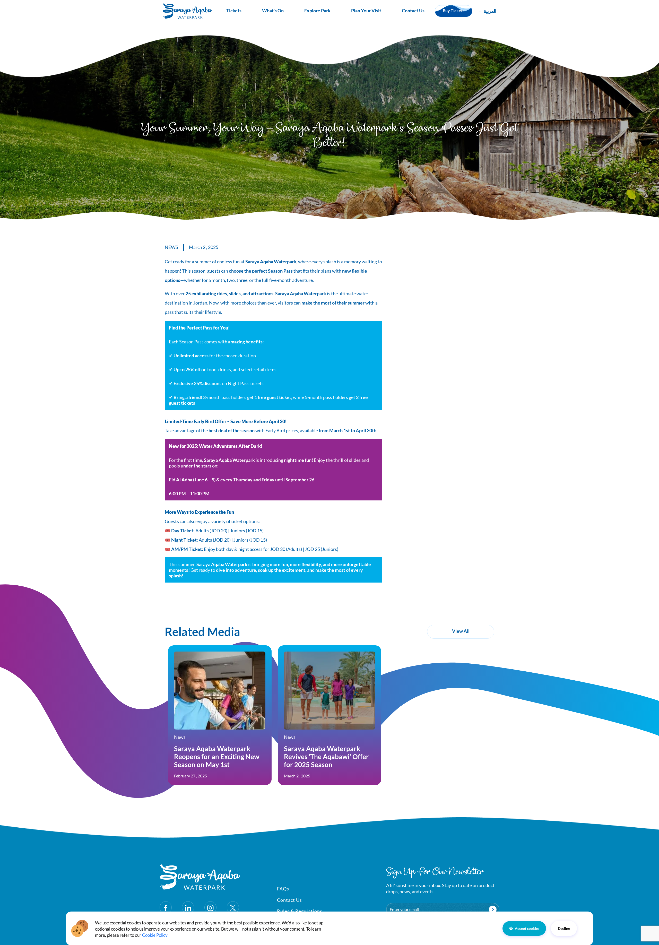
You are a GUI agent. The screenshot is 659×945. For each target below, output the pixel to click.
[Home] (187, 11)
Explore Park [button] (317, 10)
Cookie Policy (154, 935)
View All (461, 631)
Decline (564, 928)
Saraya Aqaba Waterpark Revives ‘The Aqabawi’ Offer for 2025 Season (326, 756)
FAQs (283, 888)
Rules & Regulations (299, 911)
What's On (273, 10)
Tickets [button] (233, 10)
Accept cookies (527, 928)
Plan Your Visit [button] (366, 10)
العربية (490, 11)
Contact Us (413, 10)
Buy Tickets (453, 10)
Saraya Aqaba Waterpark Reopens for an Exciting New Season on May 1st (216, 756)
